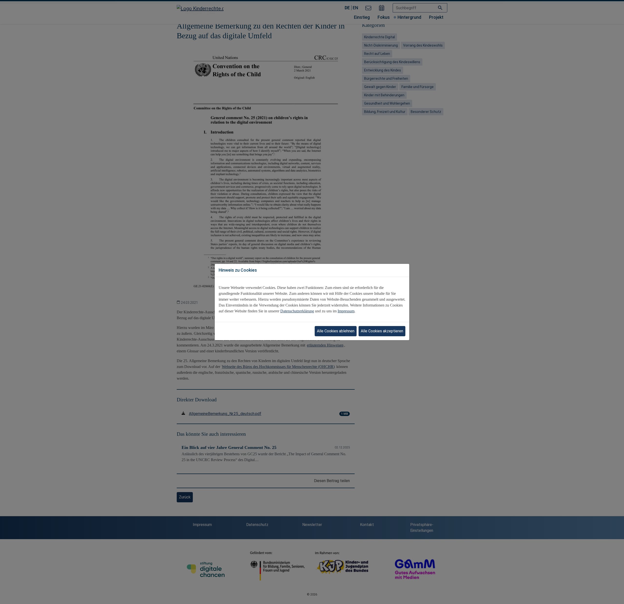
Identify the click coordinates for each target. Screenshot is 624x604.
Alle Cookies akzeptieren (382, 331)
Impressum (346, 311)
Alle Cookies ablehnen (335, 331)
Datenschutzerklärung (297, 311)
